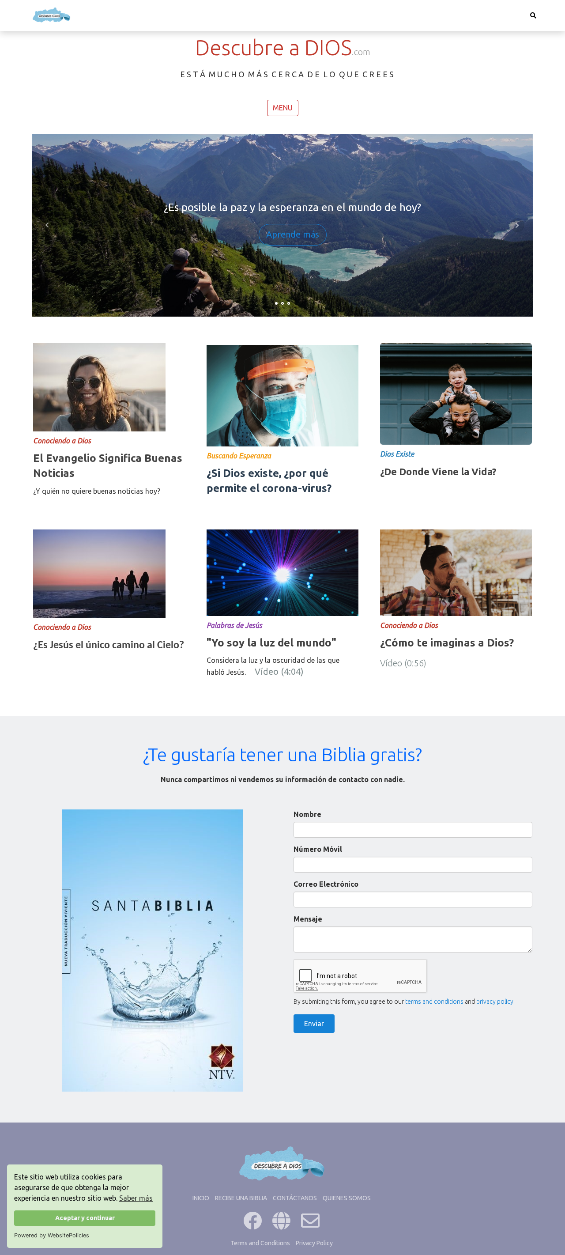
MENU (283, 108)
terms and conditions (434, 1001)
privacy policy (494, 1001)
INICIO (200, 1198)
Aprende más (292, 235)
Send (314, 1023)
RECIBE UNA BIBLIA (241, 1198)
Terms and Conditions (260, 1243)
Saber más (136, 1198)
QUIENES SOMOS (347, 1198)
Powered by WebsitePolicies (51, 1235)
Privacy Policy (314, 1243)
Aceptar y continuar (85, 1217)
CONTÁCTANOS (295, 1198)
